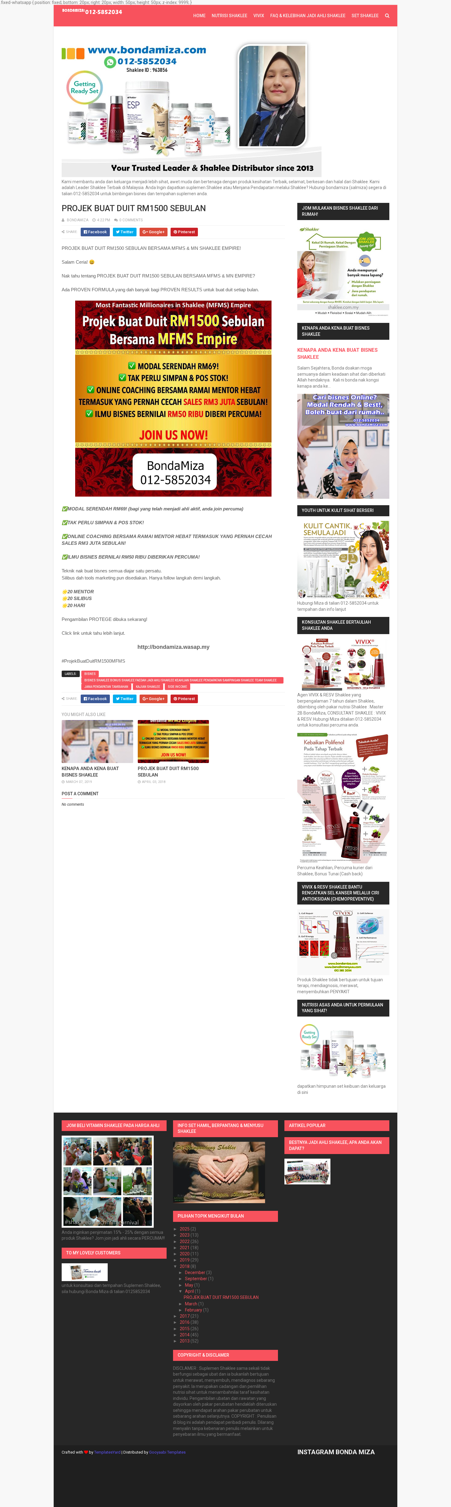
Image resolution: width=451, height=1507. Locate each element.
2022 (185, 1241)
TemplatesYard (107, 1452)
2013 (185, 1340)
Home (199, 15)
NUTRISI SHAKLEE (229, 15)
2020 (185, 1253)
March (191, 1303)
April (190, 1291)
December (195, 1272)
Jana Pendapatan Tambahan (106, 686)
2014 (185, 1334)
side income (177, 686)
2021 (185, 1247)
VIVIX (258, 15)
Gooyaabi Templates (167, 1452)
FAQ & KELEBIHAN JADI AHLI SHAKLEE (307, 15)
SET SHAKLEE (365, 15)
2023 (185, 1235)
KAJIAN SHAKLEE (148, 686)
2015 (185, 1328)
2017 (185, 1316)
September (196, 1278)
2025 (185, 1228)
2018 (185, 1266)
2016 (185, 1322)
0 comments (131, 220)
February (194, 1309)
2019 (185, 1259)
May (189, 1285)
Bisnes (90, 674)
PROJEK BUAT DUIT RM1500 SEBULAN (221, 1297)
